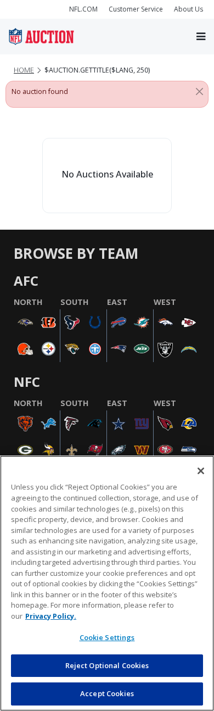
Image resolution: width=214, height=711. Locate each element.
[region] (107, 583)
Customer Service (136, 9)
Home (24, 70)
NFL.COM (83, 9)
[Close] (199, 91)
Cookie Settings (107, 637)
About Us (188, 9)
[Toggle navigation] (201, 36)
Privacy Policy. (50, 616)
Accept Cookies (107, 693)
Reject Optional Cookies (107, 665)
